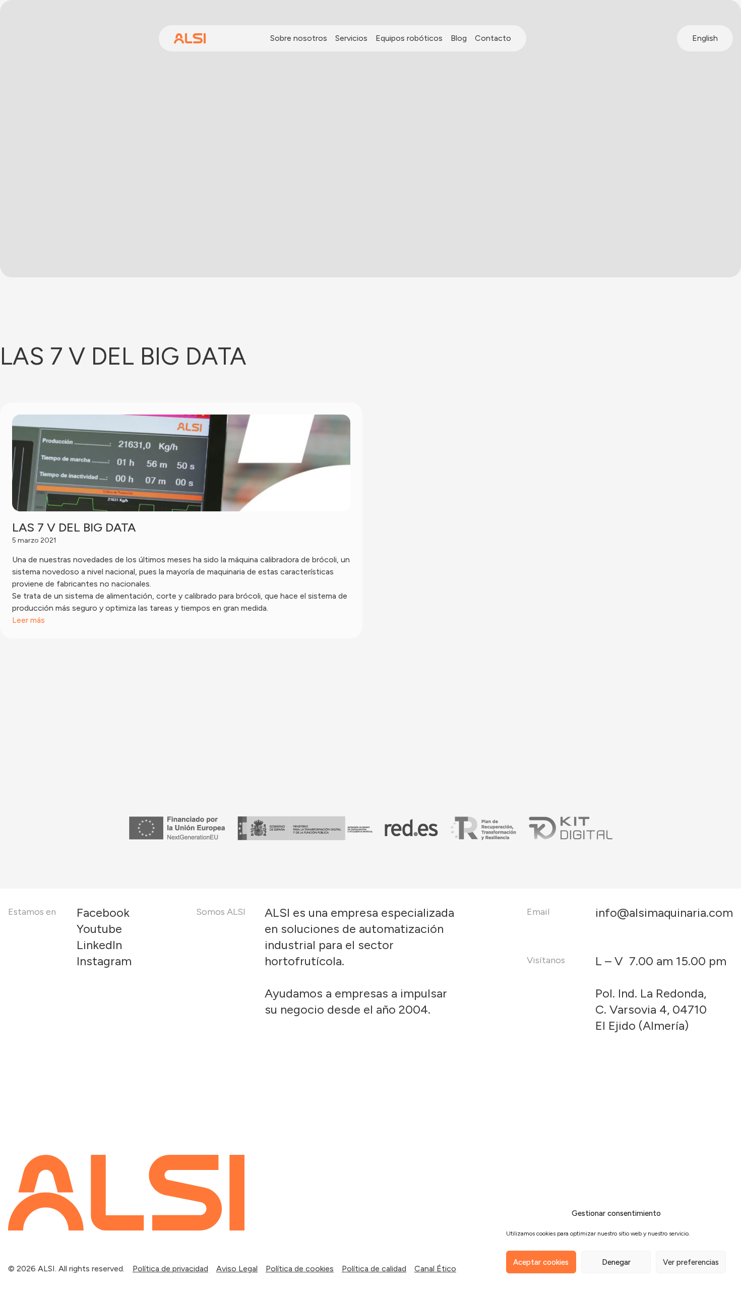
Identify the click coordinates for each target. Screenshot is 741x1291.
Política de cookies (300, 1268)
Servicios (351, 38)
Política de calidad (374, 1268)
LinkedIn (99, 944)
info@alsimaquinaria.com (664, 912)
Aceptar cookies (541, 1262)
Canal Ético (435, 1268)
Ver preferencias (691, 1262)
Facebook (103, 912)
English (705, 38)
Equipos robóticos (409, 38)
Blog (459, 38)
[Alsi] (190, 38)
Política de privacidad (170, 1268)
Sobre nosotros (298, 38)
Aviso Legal (237, 1268)
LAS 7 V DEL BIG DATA (74, 527)
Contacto (493, 38)
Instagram (104, 961)
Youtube (99, 928)
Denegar (616, 1262)
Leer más (28, 620)
